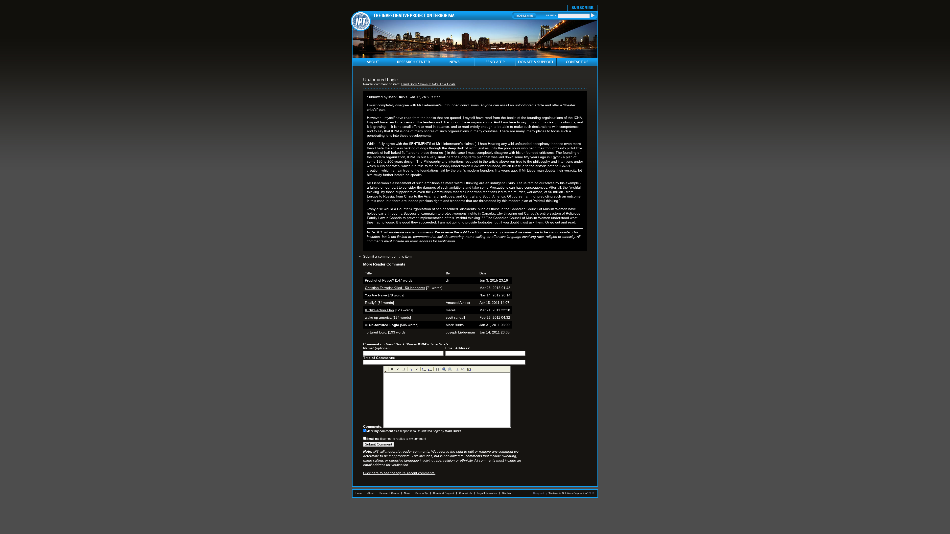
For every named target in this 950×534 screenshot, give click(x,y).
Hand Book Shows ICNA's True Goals (428, 84)
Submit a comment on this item (387, 256)
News (407, 493)
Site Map (507, 493)
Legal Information (487, 493)
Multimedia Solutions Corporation (568, 493)
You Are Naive (376, 295)
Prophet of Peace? (379, 280)
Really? (371, 303)
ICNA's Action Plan (379, 310)
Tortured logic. (376, 332)
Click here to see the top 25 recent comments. (399, 473)
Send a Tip (421, 493)
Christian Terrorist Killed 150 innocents (395, 288)
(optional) (376, 348)
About (370, 493)
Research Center (389, 493)
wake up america (378, 317)
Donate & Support (443, 493)
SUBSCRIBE (582, 7)
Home (359, 493)
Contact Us (465, 493)
